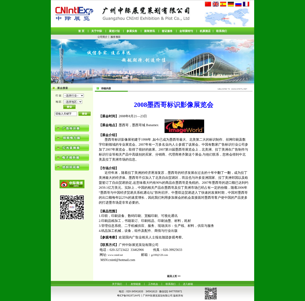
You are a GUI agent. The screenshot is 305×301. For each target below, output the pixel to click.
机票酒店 (205, 31)
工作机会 (153, 284)
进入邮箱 (188, 284)
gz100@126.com (159, 255)
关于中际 (96, 31)
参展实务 (132, 31)
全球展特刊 (186, 31)
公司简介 (102, 36)
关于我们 (117, 284)
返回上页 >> (174, 276)
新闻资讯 (149, 31)
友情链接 (136, 284)
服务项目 (116, 36)
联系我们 (221, 31)
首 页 (81, 31)
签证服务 (167, 31)
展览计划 (114, 31)
